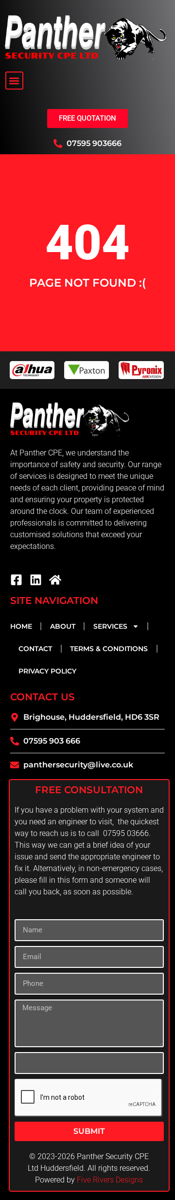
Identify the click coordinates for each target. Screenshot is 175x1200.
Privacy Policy (47, 671)
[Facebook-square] (16, 580)
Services (110, 626)
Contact (35, 648)
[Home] (55, 580)
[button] (14, 81)
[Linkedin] (36, 580)
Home (21, 626)
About (62, 626)
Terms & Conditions (109, 648)
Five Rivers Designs (110, 1179)
